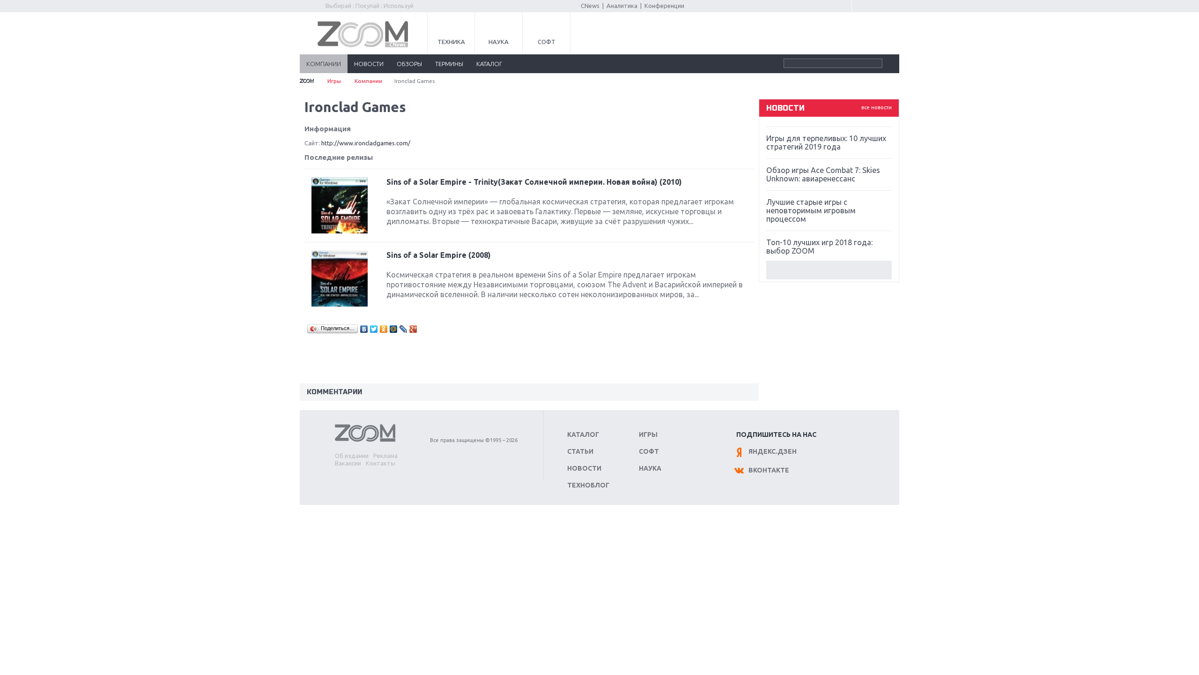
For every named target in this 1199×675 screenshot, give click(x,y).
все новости (876, 107)
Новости (584, 468)
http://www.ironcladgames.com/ (365, 143)
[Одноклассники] (384, 329)
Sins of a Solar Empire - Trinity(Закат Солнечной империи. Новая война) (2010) (534, 182)
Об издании (352, 455)
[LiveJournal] (403, 329)
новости (369, 63)
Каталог (583, 434)
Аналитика (622, 5)
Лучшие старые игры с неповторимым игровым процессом (811, 210)
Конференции (664, 5)
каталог (489, 63)
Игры (334, 81)
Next (829, 270)
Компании (368, 81)
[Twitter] (374, 329)
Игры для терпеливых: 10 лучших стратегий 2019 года (826, 142)
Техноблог (588, 485)
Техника (451, 41)
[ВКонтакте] (364, 329)
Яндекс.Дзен (772, 451)
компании (323, 63)
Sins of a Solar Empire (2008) (438, 255)
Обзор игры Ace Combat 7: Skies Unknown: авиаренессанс (823, 174)
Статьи (580, 451)
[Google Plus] (413, 329)
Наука (498, 41)
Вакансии (348, 463)
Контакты (380, 463)
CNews (590, 5)
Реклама (385, 455)
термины (449, 63)
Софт (546, 41)
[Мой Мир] (394, 329)
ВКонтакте (768, 470)
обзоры (409, 63)
